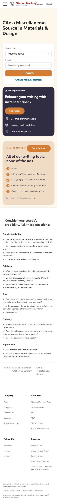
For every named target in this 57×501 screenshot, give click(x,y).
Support (7, 418)
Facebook (8, 446)
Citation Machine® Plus (41, 402)
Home (7, 368)
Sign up (39, 4)
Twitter (7, 451)
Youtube (7, 456)
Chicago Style (37, 423)
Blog (6, 402)
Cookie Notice (37, 456)
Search (8, 60)
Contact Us (8, 413)
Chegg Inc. (8, 408)
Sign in (49, 4)
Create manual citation (28, 80)
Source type (10, 48)
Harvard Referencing (40, 429)
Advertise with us (11, 423)
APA (33, 413)
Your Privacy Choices (40, 461)
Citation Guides (37, 408)
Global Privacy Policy (40, 451)
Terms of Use (36, 446)
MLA (33, 418)
